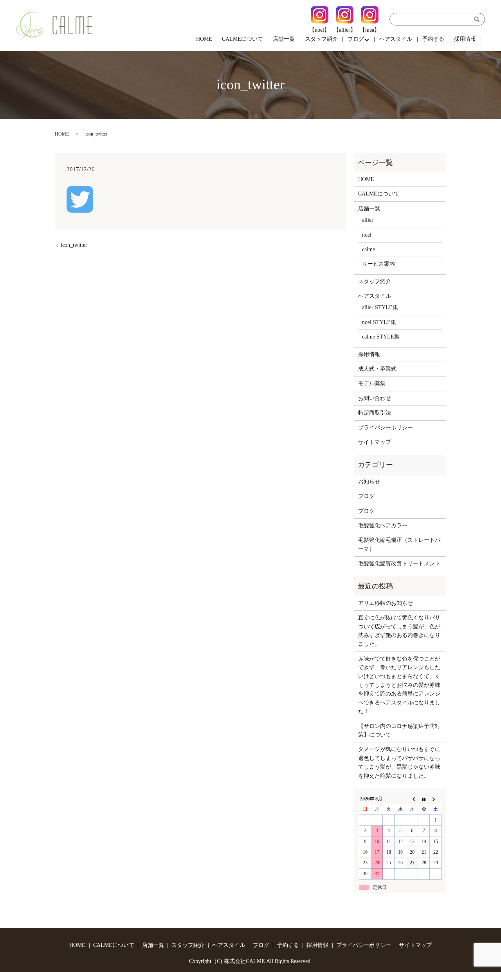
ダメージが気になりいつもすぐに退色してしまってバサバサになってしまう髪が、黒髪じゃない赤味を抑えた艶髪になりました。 (399, 762)
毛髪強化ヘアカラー (382, 526)
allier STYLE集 (380, 307)
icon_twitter (74, 245)
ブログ (356, 39)
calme (368, 249)
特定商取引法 (374, 413)
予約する (433, 39)
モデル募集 (372, 383)
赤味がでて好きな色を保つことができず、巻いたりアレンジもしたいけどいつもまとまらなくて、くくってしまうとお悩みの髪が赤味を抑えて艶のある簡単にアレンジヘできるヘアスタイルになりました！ (399, 685)
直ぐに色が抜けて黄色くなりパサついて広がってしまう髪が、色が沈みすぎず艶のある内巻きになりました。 (399, 631)
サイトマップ (374, 442)
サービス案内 (378, 264)
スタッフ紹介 (321, 39)
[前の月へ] (412, 799)
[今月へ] (424, 799)
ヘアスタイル (395, 39)
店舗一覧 (284, 39)
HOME (204, 39)
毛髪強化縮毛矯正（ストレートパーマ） (399, 544)
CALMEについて (242, 39)
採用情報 (465, 39)
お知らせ (369, 482)
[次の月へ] (436, 799)
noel (366, 235)
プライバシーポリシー (385, 428)
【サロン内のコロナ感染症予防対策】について (399, 730)
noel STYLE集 (379, 322)
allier (367, 220)
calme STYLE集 (381, 337)
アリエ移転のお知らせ (385, 603)
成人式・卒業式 (377, 369)
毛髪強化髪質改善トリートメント (399, 564)
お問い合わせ (374, 398)
